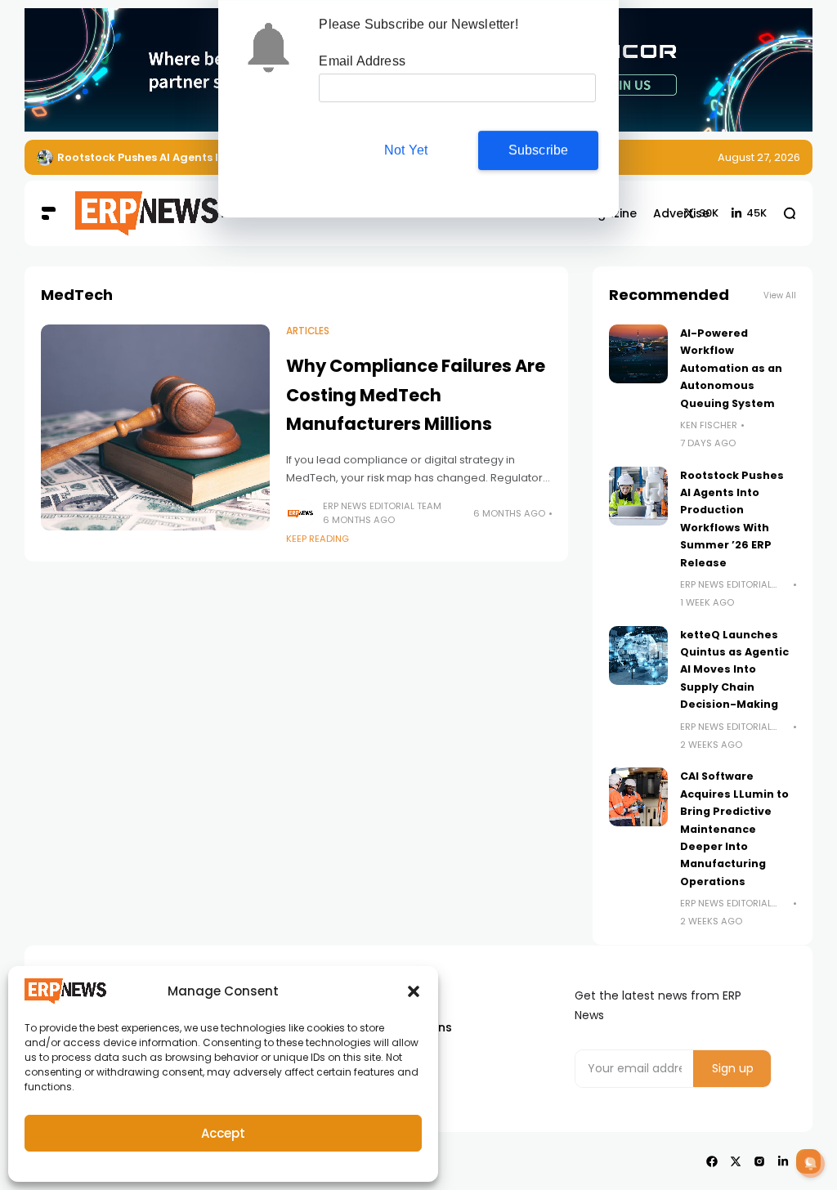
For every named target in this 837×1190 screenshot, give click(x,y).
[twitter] (735, 1161)
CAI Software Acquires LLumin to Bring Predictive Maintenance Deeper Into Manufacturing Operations (734, 828)
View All (779, 295)
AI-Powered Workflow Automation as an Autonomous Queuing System (731, 368)
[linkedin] (783, 1161)
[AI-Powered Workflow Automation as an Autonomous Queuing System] (638, 353)
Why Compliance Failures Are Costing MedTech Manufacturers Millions (415, 395)
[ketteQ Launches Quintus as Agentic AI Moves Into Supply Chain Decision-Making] (638, 655)
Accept (223, 1133)
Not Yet (405, 150)
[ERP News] (124, 214)
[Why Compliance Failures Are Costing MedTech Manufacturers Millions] (155, 427)
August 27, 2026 (759, 157)
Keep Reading (317, 538)
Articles (307, 331)
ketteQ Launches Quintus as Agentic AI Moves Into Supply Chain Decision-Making (734, 670)
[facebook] (712, 1161)
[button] (413, 991)
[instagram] (759, 1161)
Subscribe (538, 150)
